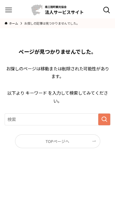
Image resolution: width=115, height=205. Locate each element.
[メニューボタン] (8, 10)
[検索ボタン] (106, 10)
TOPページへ (57, 141)
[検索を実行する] (104, 119)
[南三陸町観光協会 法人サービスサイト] (57, 10)
